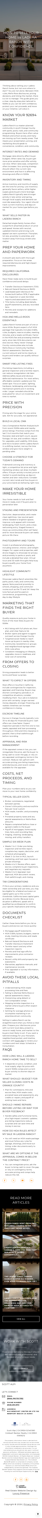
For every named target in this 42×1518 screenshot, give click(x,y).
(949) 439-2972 (13, 1405)
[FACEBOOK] (15, 1480)
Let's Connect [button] (21, 1369)
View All (21, 1319)
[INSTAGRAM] (21, 1480)
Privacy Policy (31, 1504)
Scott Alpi (19, 1041)
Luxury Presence (21, 1493)
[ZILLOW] (26, 1480)
